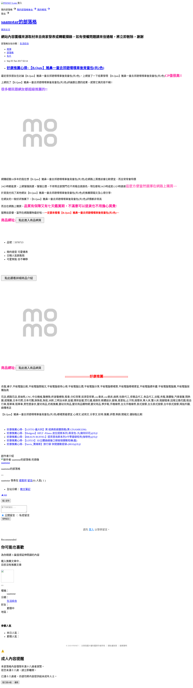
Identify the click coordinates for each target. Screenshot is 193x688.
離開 (16, 682)
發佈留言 (6, 519)
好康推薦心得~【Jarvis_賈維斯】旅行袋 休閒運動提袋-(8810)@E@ (44, 444)
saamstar (5, 462)
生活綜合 (24, 43)
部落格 (10, 52)
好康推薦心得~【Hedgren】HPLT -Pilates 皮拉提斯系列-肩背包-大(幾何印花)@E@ (52, 433)
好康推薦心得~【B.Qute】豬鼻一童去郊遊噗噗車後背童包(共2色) (55, 68)
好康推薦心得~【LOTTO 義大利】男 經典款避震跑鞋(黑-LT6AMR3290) (46, 429)
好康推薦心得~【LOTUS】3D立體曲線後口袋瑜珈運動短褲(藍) (42, 440)
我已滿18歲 (7, 682)
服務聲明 (123, 646)
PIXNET (75, 646)
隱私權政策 (112, 646)
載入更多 (6, 501)
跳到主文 (5, 29)
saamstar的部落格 (19, 21)
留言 (29, 480)
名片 (9, 56)
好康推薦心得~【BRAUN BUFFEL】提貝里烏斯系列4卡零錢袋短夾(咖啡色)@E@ (52, 436)
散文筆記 (25, 489)
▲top (4, 494)
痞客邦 (23, 480)
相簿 (9, 49)
